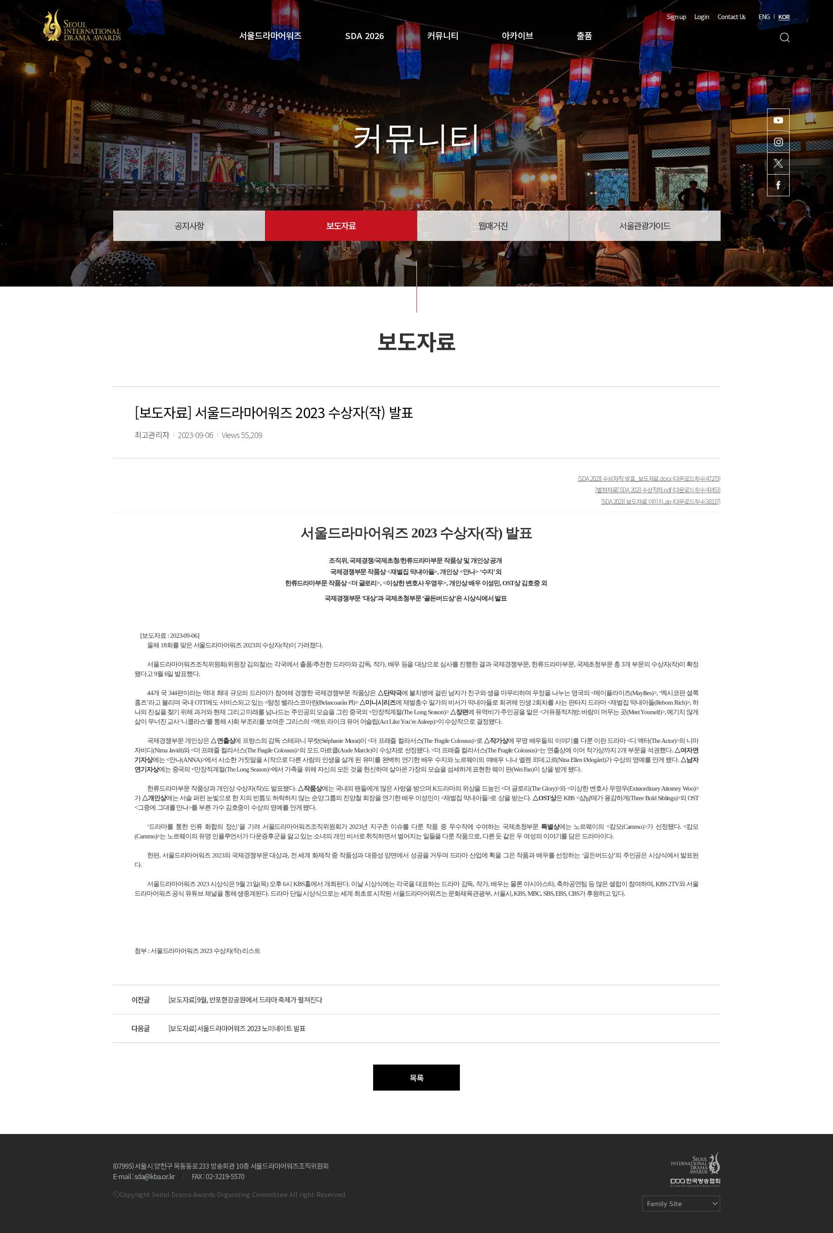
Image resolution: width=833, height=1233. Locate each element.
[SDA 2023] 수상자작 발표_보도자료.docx (625, 478)
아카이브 (517, 35)
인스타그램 (778, 141)
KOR (784, 16)
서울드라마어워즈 (270, 35)
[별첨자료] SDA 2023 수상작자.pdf (633, 489)
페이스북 (778, 185)
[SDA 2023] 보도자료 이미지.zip (636, 501)
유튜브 (778, 120)
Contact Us (731, 16)
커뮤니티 (443, 35)
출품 (584, 35)
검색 (785, 38)
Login (701, 16)
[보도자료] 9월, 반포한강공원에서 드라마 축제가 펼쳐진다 (245, 999)
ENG (764, 16)
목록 (416, 1077)
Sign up (676, 16)
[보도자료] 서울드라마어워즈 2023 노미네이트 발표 (236, 1028)
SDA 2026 (364, 35)
